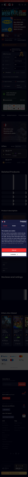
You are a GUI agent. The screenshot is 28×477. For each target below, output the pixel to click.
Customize (13, 254)
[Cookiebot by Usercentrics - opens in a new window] (20, 222)
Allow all (14, 250)
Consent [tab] (5, 225)
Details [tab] (14, 225)
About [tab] (23, 225)
